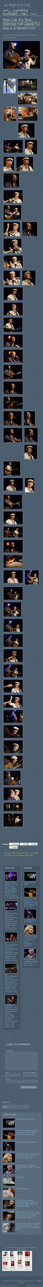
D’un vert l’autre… (23, 1189)
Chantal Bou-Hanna (10, 37)
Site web (8, 1078)
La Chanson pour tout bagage (14, 855)
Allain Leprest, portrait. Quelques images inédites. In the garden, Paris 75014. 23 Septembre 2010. (27, 1203)
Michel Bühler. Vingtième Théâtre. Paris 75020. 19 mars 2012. (31, 962)
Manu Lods (29, 855)
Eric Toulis (11, 853)
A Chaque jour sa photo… (26, 1119)
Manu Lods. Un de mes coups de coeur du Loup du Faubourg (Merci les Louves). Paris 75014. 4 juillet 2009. (28, 1215)
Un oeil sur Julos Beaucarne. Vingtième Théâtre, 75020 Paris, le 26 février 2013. (31, 902)
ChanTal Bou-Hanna (21, 19)
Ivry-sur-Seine (33, 853)
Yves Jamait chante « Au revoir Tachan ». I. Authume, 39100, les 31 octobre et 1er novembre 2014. (28, 1226)
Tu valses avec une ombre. (29, 921)
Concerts (33, 35)
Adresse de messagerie (30, 1072)
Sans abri (19, 1177)
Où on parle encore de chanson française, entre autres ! (21, 1248)
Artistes (16, 35)
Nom (7, 1072)
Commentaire (9, 1050)
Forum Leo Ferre (22, 853)
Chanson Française (24, 35)
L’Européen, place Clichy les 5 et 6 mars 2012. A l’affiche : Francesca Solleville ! (31, 940)
